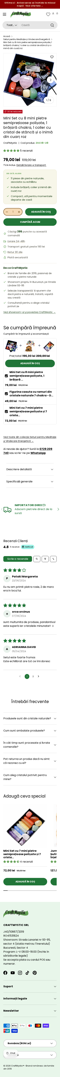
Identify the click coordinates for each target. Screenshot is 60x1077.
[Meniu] (4, 14)
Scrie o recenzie (17, 559)
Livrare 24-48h (16, 241)
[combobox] (30, 25)
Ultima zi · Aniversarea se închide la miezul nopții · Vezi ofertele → (29, 4)
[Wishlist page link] (48, 14)
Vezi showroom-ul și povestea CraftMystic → (29, 312)
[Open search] (36, 559)
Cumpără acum (30, 222)
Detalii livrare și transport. (31, 165)
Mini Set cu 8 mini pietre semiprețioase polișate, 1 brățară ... (27, 376)
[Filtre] (45, 559)
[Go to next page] (39, 676)
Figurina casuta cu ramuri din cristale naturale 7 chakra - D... (31, 393)
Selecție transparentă (20, 290)
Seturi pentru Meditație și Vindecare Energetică (26, 39)
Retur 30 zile (15, 252)
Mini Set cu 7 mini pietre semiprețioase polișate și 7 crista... (28, 411)
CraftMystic (10, 143)
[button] (57, 13)
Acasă (6, 36)
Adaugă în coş (41, 211)
